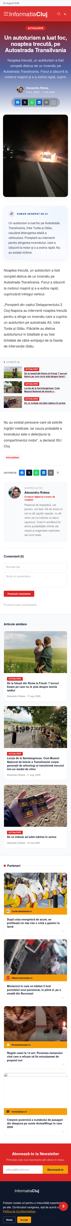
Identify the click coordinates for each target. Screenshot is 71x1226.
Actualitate (35, 28)
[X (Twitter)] (25, 102)
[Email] (46, 102)
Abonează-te (55, 1169)
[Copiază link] (54, 102)
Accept (24, 1219)
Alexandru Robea (37, 88)
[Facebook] (18, 102)
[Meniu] (6, 13)
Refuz (9, 1219)
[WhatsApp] (32, 102)
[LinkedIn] (39, 102)
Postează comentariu (19, 593)
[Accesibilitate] (63, 1206)
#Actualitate (12, 457)
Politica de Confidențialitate (19, 1211)
